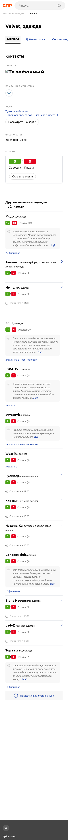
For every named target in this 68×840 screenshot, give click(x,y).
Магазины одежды (13, 13)
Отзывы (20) (24, 329)
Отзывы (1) (23, 375)
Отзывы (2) (23, 421)
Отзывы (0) (23, 272)
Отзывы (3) (23, 561)
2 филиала (11, 405)
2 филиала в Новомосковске (21, 359)
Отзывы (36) (25, 222)
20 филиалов (12, 591)
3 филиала (11, 466)
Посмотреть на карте (22, 121)
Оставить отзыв (22, 176)
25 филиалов (12, 252)
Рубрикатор (9, 836)
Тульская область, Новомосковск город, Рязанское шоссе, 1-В (33, 113)
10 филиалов (12, 686)
